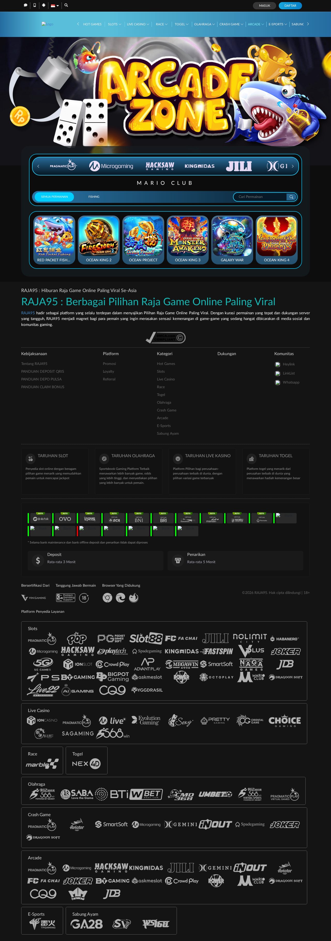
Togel (180, 24)
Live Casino (136, 24)
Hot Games (92, 24)
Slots (113, 24)
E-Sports (276, 24)
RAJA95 (28, 313)
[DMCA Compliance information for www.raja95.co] (166, 337)
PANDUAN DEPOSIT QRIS (42, 371)
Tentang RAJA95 (34, 364)
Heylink (289, 364)
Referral (109, 379)
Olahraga (203, 24)
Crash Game (230, 24)
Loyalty (108, 371)
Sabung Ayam (168, 433)
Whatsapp (291, 382)
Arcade (254, 24)
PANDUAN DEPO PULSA (41, 379)
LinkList (289, 373)
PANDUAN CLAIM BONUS (42, 387)
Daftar (290, 5)
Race (160, 24)
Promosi (109, 364)
